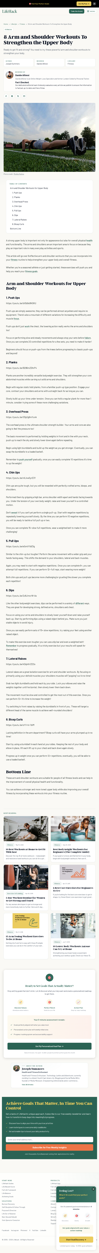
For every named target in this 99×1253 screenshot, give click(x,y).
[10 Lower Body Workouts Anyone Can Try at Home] (73, 925)
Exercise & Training (15, 893)
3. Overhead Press (20, 201)
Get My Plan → (83, 4)
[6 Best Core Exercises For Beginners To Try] (73, 872)
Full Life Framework (9, 1190)
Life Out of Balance (8, 1214)
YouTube (35, 1230)
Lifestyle (14, 24)
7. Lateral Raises (19, 219)
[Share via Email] (24, 96)
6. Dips (15, 215)
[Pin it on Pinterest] (12, 96)
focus (16, 318)
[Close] (94, 3)
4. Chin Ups (17, 206)
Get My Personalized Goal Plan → (49, 1046)
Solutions (7, 1201)
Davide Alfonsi (42, 64)
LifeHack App (55, 1183)
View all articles (27, 1085)
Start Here (7, 1180)
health (89, 240)
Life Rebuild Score (8, 1187)
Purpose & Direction (9, 1210)
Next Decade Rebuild (9, 1217)
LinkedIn (43, 1230)
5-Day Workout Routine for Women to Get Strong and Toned (25, 899)
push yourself (25, 459)
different (79, 603)
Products (55, 1180)
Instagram (15, 1230)
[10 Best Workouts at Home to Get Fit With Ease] (26, 828)
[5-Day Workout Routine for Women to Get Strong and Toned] (26, 877)
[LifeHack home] (9, 11)
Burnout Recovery (8, 1204)
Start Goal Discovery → (76, 1239)
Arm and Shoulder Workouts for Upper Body (29, 188)
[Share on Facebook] (6, 96)
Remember (11, 645)
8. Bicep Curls (18, 224)
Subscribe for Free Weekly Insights (49, 1147)
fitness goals (31, 271)
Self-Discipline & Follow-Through (13, 1207)
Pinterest (24, 1230)
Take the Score (77, 11)
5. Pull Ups (16, 210)
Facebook (5, 1230)
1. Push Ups (17, 192)
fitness (14, 259)
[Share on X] (18, 96)
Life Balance (6, 1193)
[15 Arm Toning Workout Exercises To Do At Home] (26, 920)
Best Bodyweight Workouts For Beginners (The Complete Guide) (71, 850)
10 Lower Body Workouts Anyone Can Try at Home (71, 947)
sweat (14, 512)
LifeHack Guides (8, 1183)
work (27, 326)
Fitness (22, 24)
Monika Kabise (19, 174)
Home (6, 24)
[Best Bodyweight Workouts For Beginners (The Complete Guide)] (73, 828)
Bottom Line (15, 228)
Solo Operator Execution (11, 1220)
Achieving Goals (7, 1196)
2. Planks (16, 197)
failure (88, 337)
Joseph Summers (13, 64)
